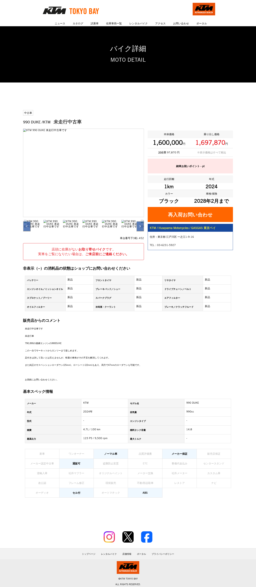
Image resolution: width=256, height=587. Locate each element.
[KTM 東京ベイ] (75, 10)
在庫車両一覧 (114, 23)
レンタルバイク (138, 23)
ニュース (60, 23)
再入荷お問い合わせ (190, 214)
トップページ (88, 554)
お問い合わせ (181, 23)
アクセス (160, 23)
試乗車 (95, 23)
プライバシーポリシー (163, 554)
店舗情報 (126, 554)
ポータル (201, 23)
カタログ (78, 23)
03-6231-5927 (166, 245)
